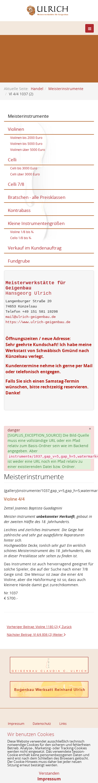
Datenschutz (42, 723)
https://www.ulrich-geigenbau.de (37, 322)
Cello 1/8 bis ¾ (20, 238)
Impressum (16, 723)
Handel (37, 88)
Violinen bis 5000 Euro (26, 143)
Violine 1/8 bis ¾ (21, 232)
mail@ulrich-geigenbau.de (30, 317)
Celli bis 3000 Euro (23, 168)
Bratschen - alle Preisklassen (36, 197)
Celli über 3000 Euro (25, 174)
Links (63, 723)
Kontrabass (19, 210)
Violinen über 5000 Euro (27, 149)
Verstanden (49, 773)
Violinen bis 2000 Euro (26, 137)
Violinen (16, 129)
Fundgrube (19, 261)
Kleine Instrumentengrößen (36, 223)
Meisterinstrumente (65, 88)
